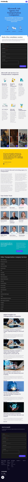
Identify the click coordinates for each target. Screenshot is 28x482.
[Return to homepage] (4, 1)
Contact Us (12, 466)
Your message (4, 449)
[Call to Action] (8, 146)
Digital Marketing (8, 465)
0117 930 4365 (3, 463)
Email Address (4, 48)
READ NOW (5, 380)
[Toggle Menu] (26, 1)
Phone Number (3, 52)
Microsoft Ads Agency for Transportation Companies (18, 4)
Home (1, 4)
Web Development (8, 462)
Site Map (12, 465)
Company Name (4, 445)
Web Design (8, 463)
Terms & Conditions (13, 464)
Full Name (4, 44)
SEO (7, 466)
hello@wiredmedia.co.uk (3, 464)
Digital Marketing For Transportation (7, 4)
